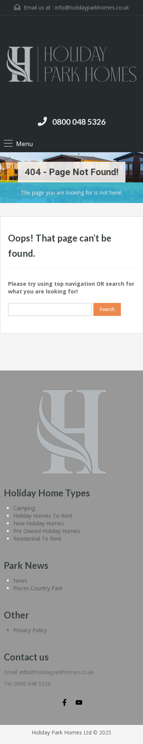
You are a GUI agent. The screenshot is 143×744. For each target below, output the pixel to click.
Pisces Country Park (38, 588)
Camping (24, 508)
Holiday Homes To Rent (42, 515)
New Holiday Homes (38, 523)
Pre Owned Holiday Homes (46, 531)
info (24, 672)
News (20, 580)
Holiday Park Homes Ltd (62, 732)
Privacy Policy (30, 630)
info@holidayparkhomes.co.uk (92, 7)
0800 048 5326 (79, 121)
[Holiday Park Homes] (71, 65)
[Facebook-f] (64, 702)
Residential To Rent (37, 538)
